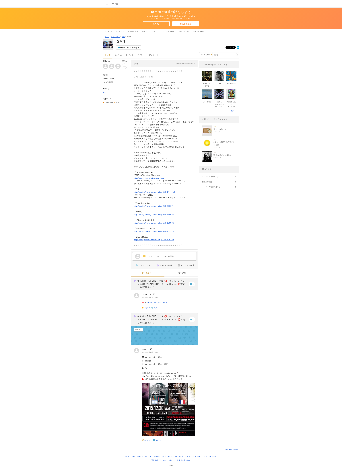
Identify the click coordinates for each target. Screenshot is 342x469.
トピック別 (181, 273)
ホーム (107, 37)
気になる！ (148, 440)
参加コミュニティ (149, 31)
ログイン (156, 24)
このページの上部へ (231, 450)
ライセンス (148, 456)
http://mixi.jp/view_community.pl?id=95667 (153, 206)
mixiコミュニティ (181, 456)
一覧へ (231, 111)
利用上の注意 (207, 182)
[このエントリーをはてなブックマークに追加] (238, 48)
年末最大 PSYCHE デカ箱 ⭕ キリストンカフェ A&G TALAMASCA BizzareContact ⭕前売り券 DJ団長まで (161, 284)
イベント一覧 (184, 31)
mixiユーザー (151, 294)
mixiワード (212, 456)
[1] (143, 294)
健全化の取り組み (184, 460)
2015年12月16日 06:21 (150, 352)
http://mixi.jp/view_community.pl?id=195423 (154, 240)
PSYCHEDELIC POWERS (231, 104)
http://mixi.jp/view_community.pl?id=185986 (154, 223)
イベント (141, 55)
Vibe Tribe (207, 102)
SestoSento (231, 84)
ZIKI (219, 84)
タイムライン (148, 273)
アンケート (154, 55)
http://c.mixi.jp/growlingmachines (149, 178)
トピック (129, 55)
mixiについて (130, 456)
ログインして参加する (130, 47)
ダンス (118, 103)
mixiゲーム (170, 456)
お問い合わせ (159, 456)
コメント (157, 308)
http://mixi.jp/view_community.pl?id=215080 (154, 214)
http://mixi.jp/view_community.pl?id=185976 (154, 231)
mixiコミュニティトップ (115, 31)
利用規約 (140, 456)
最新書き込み (133, 31)
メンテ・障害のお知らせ (211, 187)
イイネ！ (147, 308)
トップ (107, 55)
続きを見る (177, 379)
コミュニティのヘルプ (210, 177)
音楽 (123, 37)
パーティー (109, 103)
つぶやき (118, 55)
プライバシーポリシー (167, 460)
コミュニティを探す (167, 31)
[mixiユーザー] (136, 295)
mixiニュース (202, 456)
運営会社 (154, 460)
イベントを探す (199, 31)
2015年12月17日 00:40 (150, 297)
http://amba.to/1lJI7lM (157, 302)
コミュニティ (115, 37)
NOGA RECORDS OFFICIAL (219, 104)
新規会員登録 (186, 24)
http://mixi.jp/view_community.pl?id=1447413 (154, 192)
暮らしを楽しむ (220, 129)
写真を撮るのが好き (222, 155)
